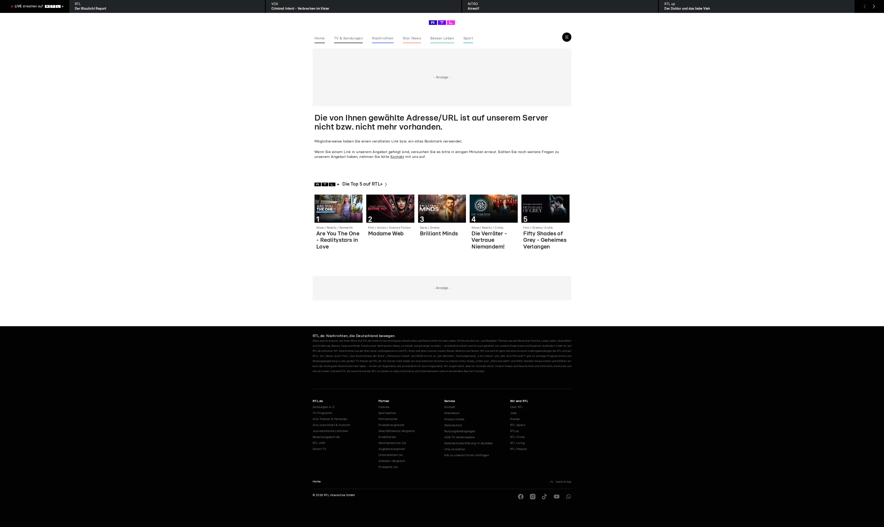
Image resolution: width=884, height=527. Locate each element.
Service (449, 401)
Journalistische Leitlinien (330, 431)
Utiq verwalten (454, 449)
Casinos (384, 407)
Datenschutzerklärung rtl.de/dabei (468, 443)
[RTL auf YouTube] (556, 496)
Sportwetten (387, 413)
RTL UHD (319, 443)
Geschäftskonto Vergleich (396, 431)
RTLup (514, 431)
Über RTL (516, 407)
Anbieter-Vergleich (391, 461)
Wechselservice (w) (392, 443)
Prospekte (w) (388, 467)
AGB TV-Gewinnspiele (459, 437)
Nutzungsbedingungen (459, 431)
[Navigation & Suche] (566, 37)
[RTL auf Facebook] (520, 496)
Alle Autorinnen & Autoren (331, 425)
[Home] (442, 22)
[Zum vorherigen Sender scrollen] (864, 6)
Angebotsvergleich (391, 449)
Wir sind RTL (519, 401)
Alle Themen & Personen (330, 419)
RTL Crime (517, 437)
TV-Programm (322, 413)
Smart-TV (319, 449)
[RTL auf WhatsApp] (568, 496)
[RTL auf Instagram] (532, 496)
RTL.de (318, 401)
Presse (515, 419)
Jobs (513, 413)
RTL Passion (518, 449)
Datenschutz (453, 425)
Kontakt (397, 157)
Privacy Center (454, 419)
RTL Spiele (517, 425)
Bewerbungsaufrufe (326, 437)
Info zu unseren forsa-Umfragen (466, 455)
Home (317, 481)
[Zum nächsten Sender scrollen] (873, 6)
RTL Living (517, 443)
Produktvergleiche (391, 425)
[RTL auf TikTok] (544, 496)
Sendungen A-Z (323, 407)
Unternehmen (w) (390, 455)
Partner (384, 401)
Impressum (452, 413)
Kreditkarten (387, 437)
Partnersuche (388, 419)
